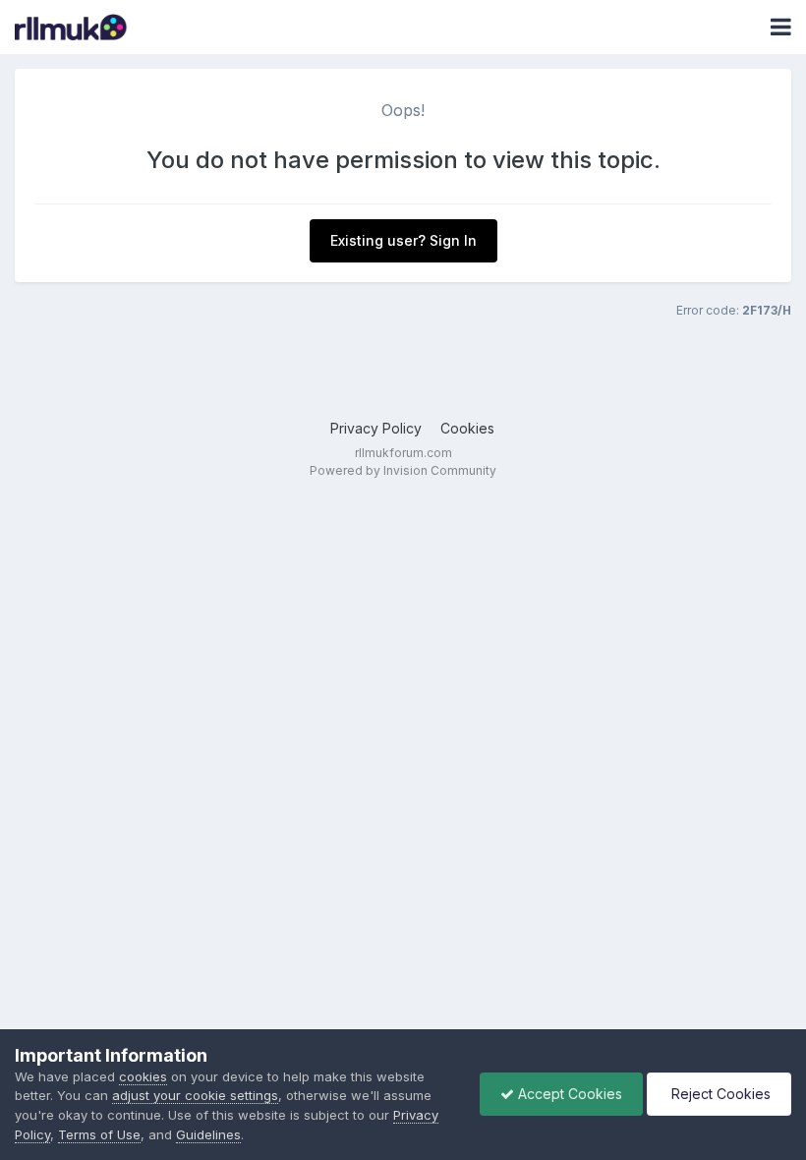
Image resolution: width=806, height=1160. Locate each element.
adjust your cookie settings (195, 1095)
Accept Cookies (568, 1093)
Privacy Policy (376, 428)
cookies (143, 1076)
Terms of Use (99, 1134)
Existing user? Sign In (403, 240)
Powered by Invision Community (403, 470)
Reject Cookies (719, 1093)
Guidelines (208, 1134)
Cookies (467, 428)
